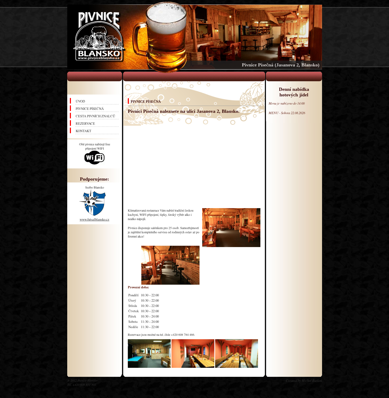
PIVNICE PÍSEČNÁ (90, 108)
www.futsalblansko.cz (94, 219)
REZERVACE (85, 123)
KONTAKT (83, 130)
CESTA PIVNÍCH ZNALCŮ (95, 116)
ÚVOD (80, 101)
